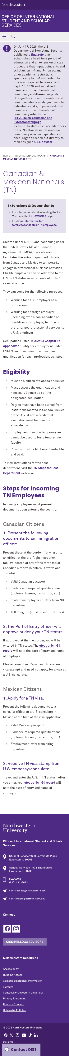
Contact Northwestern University (23, 992)
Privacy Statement (14, 998)
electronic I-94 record (39, 782)
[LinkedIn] (36, 1035)
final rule (37, 54)
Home (6, 156)
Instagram (16, 929)
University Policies (14, 1010)
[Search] (13, 36)
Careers (8, 986)
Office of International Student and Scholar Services (28, 21)
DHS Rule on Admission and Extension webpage (33, 120)
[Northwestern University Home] (14, 4)
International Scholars (30, 156)
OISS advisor (43, 142)
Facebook (7, 929)
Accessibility (11, 969)
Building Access (12, 975)
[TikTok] (30, 1035)
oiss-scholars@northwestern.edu (27, 899)
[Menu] (4, 36)
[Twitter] (11, 1035)
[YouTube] (24, 1035)
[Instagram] (17, 1035)
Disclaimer (8, 1042)
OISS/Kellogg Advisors (25, 941)
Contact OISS (24, 1049)
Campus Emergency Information (22, 981)
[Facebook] (5, 1035)
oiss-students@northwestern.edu (27, 891)
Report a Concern (13, 1004)
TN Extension (37, 216)
